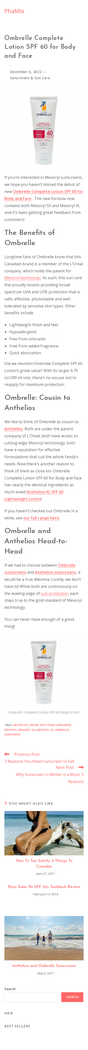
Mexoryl (10, 730)
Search (10, 989)
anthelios (20, 725)
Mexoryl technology (22, 277)
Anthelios (13, 428)
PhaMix (14, 11)
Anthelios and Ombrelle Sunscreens (44, 966)
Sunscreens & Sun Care (30, 78)
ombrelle (62, 730)
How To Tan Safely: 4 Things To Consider (44, 863)
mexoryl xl (45, 730)
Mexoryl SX (27, 730)
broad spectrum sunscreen (50, 725)
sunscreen (12, 734)
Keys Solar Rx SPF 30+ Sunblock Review (44, 887)
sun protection (54, 593)
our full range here (41, 518)
